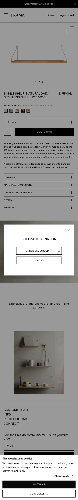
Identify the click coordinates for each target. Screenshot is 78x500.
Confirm (39, 260)
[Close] (68, 230)
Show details (62, 476)
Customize (37, 493)
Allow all (39, 484)
